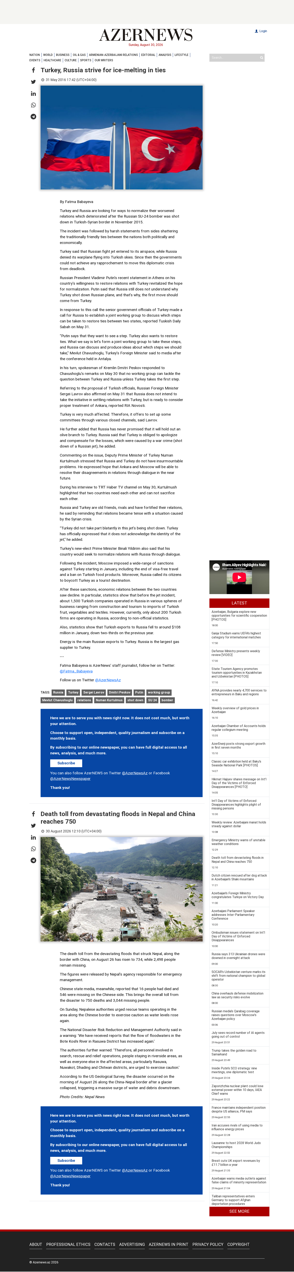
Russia (58, 692)
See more (239, 1211)
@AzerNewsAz (108, 680)
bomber (167, 700)
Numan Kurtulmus (109, 700)
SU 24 (152, 700)
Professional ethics (68, 1244)
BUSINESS (62, 54)
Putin (139, 692)
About (35, 1244)
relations (84, 700)
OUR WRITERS (104, 60)
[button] (33, 70)
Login (263, 31)
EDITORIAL (148, 54)
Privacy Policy (207, 1244)
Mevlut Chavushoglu (57, 700)
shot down (135, 700)
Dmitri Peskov (119, 692)
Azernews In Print (168, 1244)
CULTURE (71, 60)
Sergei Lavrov (93, 692)
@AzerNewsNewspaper (70, 778)
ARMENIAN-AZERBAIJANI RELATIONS (113, 54)
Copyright (238, 1244)
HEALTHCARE (52, 60)
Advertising (132, 1244)
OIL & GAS (79, 54)
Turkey (73, 692)
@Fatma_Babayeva (76, 671)
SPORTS (85, 60)
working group (159, 692)
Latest (239, 603)
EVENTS (34, 60)
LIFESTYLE (181, 54)
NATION (34, 54)
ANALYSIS (165, 54)
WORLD (48, 54)
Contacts (104, 1244)
